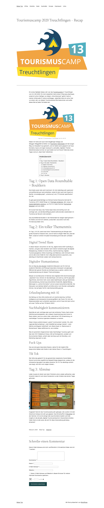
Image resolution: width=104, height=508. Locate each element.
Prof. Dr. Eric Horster (40, 266)
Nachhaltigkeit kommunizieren (51, 169)
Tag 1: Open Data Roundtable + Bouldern (52, 161)
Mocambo (69, 414)
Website (31, 470)
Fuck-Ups (45, 171)
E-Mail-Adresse (34, 466)
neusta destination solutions (37, 204)
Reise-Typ (20, 6)
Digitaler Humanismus (49, 166)
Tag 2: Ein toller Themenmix (49, 163)
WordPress (84, 502)
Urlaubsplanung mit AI (49, 168)
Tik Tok (45, 173)
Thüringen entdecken (56, 202)
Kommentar (33, 460)
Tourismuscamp (58, 92)
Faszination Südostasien (57, 144)
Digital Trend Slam (47, 164)
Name (31, 463)
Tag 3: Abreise (45, 175)
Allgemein (48, 429)
